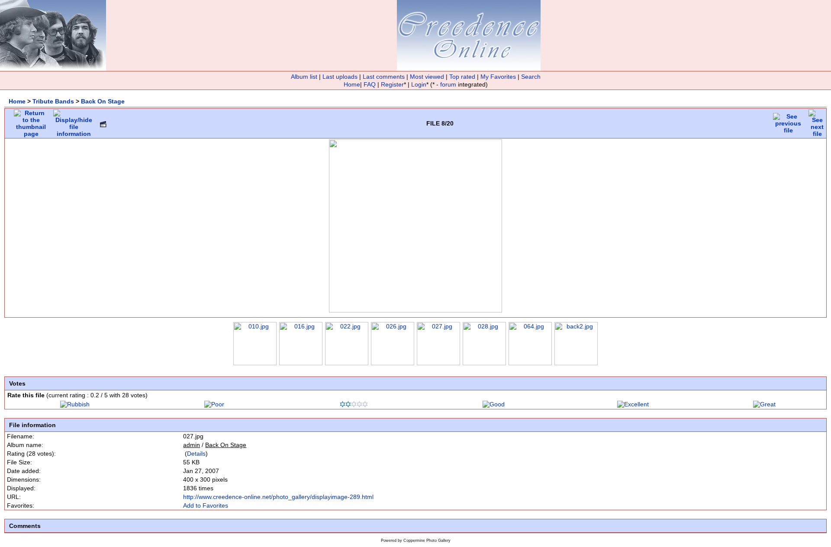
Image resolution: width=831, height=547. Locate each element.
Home (352, 84)
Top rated (462, 76)
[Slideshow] (103, 122)
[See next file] (817, 121)
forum (448, 84)
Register (392, 84)
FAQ (370, 84)
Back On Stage (103, 101)
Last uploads (340, 76)
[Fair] (354, 405)
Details (196, 453)
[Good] (494, 404)
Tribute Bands (53, 101)
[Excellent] (633, 404)
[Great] (764, 404)
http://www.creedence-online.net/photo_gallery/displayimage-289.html (278, 496)
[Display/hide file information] (74, 121)
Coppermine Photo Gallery (427, 540)
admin (191, 444)
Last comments (384, 76)
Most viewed (427, 76)
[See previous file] (788, 121)
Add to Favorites (205, 505)
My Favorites (498, 76)
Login (418, 84)
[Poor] (214, 404)
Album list (304, 76)
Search (531, 76)
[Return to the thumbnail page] (31, 121)
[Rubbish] (75, 404)
